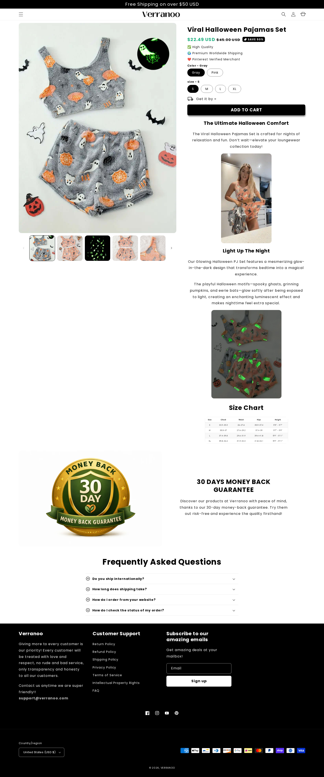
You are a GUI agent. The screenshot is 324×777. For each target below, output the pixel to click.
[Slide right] (171, 248)
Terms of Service (107, 675)
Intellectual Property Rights (116, 683)
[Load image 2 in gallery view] (69, 248)
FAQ (96, 690)
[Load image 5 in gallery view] (153, 248)
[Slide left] (23, 248)
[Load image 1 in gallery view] (42, 248)
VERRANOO (168, 768)
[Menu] (21, 14)
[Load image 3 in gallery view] (97, 248)
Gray (196, 72)
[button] (284, 14)
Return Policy (104, 644)
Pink (215, 72)
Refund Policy (104, 652)
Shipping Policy (105, 659)
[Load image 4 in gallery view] (125, 248)
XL (234, 89)
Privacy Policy (104, 667)
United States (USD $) (39, 752)
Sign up (199, 681)
